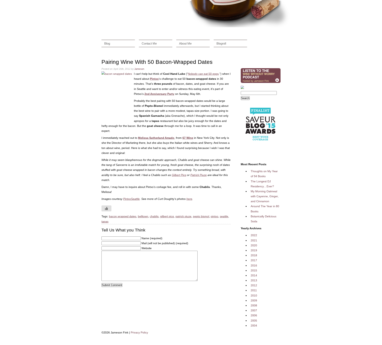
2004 (254, 325)
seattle (224, 216)
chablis (154, 216)
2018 (254, 255)
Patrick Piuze (198, 175)
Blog (107, 43)
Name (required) (151, 238)
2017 (254, 260)
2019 (254, 250)
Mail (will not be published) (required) (164, 243)
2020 (254, 245)
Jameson (139, 69)
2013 (254, 280)
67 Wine (187, 137)
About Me (185, 43)
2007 (254, 310)
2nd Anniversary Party (159, 93)
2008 (254, 305)
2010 (254, 295)
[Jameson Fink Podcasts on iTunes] (261, 83)
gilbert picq (167, 216)
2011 (254, 290)
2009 (254, 300)
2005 (254, 320)
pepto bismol (201, 216)
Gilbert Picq (179, 175)
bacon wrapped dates (122, 216)
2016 (254, 265)
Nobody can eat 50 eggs (203, 73)
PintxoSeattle (131, 198)
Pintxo (154, 78)
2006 (254, 315)
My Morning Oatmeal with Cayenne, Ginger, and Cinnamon (265, 196)
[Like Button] (106, 208)
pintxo (214, 216)
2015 (254, 270)
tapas (104, 221)
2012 (254, 285)
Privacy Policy (139, 332)
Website (146, 248)
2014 (254, 275)
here (189, 198)
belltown (143, 216)
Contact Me (149, 43)
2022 (254, 235)
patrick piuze (183, 216)
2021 (254, 240)
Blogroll (221, 43)
